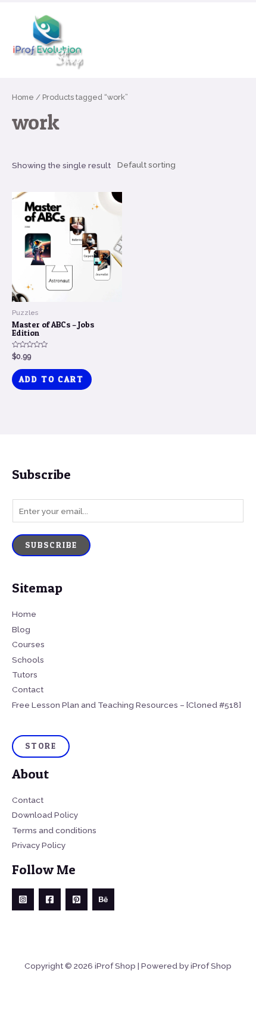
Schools (28, 659)
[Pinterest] (76, 899)
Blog (21, 629)
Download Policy (45, 815)
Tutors (25, 674)
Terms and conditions (54, 830)
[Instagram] (23, 899)
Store (41, 746)
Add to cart (51, 379)
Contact (27, 689)
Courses (28, 644)
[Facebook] (50, 899)
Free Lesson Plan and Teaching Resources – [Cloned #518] (126, 705)
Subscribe (51, 545)
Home (23, 97)
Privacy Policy (38, 845)
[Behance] (103, 899)
